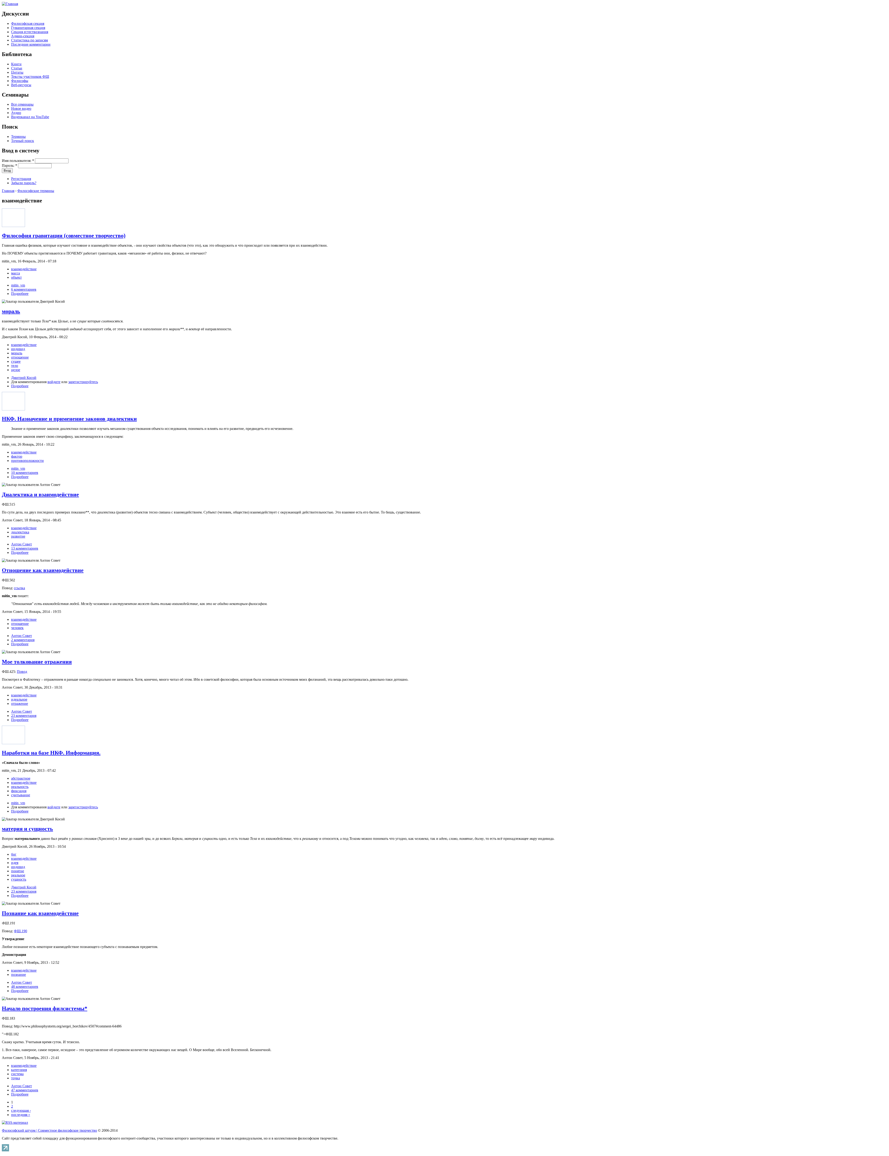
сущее (16, 361)
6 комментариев (23, 289)
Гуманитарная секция (28, 28)
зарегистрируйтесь (83, 382)
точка (15, 1078)
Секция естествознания (29, 32)
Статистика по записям (29, 40)
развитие (18, 536)
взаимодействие (24, 269)
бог (13, 854)
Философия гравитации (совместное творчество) (63, 236)
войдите (53, 382)
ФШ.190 (20, 931)
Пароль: (9, 165)
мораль (11, 311)
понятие (17, 871)
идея (14, 863)
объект (16, 277)
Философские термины (35, 191)
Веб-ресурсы (21, 85)
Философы (19, 81)
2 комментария (22, 640)
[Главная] (10, 4)
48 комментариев (24, 987)
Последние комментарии (30, 44)
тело (14, 366)
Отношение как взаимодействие (43, 570)
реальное (18, 875)
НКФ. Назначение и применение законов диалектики (69, 419)
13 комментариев (24, 548)
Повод (22, 672)
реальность (19, 787)
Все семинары (22, 104)
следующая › (21, 1110)
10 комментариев (24, 473)
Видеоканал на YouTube (30, 117)
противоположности (27, 461)
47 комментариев (24, 1090)
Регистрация (21, 179)
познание (18, 974)
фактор (16, 456)
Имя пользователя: (18, 161)
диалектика (20, 532)
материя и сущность (27, 829)
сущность (18, 879)
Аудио (16, 113)
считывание (20, 795)
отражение (19, 704)
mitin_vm (18, 285)
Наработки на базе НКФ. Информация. (51, 753)
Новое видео (21, 108)
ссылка (19, 588)
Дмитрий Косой (23, 378)
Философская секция (27, 23)
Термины (18, 137)
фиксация (18, 791)
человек (17, 628)
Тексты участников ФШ (30, 77)
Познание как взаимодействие (40, 913)
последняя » (20, 1115)
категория (19, 1070)
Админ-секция (22, 36)
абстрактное (20, 778)
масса (15, 273)
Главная (8, 191)
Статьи (16, 68)
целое (15, 370)
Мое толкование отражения (37, 662)
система (17, 1074)
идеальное (19, 699)
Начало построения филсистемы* (44, 1008)
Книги (16, 64)
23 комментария (23, 716)
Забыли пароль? (23, 183)
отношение (20, 357)
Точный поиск (22, 141)
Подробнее (19, 294)
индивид (18, 349)
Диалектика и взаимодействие (40, 494)
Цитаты (17, 72)
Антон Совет (21, 544)
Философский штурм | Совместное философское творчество (49, 1130)
